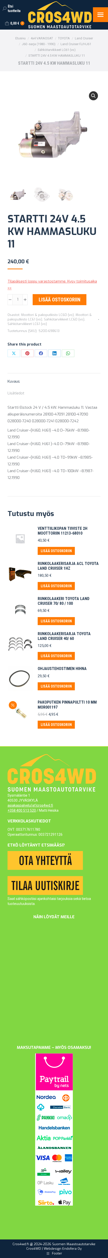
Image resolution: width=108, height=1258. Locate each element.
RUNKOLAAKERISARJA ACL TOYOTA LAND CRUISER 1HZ (68, 566)
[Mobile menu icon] (100, 14)
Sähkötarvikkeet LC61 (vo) (27, 324)
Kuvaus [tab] (14, 381)
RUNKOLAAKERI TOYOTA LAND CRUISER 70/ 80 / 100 (63, 601)
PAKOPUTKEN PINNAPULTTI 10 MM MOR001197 (67, 704)
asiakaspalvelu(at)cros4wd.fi (30, 805)
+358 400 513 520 (22, 810)
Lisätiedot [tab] (16, 393)
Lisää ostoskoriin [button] (56, 551)
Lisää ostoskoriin (59, 300)
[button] (93, 95)
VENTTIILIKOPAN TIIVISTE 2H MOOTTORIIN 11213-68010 (62, 531)
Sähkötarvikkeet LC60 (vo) (64, 319)
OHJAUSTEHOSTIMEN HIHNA (62, 668)
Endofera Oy (72, 1248)
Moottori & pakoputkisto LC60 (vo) (47, 315)
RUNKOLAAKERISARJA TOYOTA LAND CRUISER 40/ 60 (64, 636)
